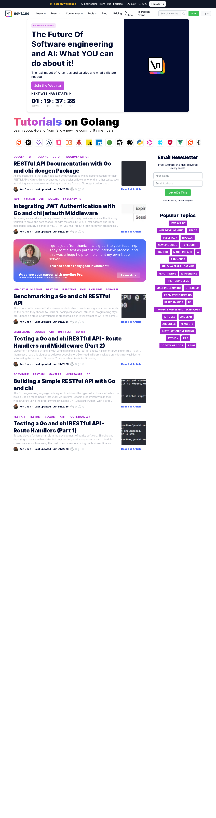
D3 (190, 302)
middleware (22, 331)
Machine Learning (169, 288)
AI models (169, 323)
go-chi (57, 156)
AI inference (189, 273)
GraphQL (162, 252)
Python (173, 338)
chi (31, 156)
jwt (16, 199)
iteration (69, 289)
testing (35, 416)
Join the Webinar (47, 86)
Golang (42, 156)
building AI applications (177, 266)
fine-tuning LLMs (178, 280)
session (29, 199)
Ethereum (192, 288)
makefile (55, 374)
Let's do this (178, 192)
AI (198, 252)
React (193, 230)
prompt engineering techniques (178, 309)
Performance (173, 302)
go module (21, 374)
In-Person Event (144, 13)
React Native (167, 273)
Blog (104, 13)
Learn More (128, 275)
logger (40, 331)
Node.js (187, 237)
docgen (19, 156)
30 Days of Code (172, 345)
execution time (91, 289)
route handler (79, 416)
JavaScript (178, 223)
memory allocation (28, 289)
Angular (186, 316)
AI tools (169, 316)
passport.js (72, 199)
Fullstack (170, 237)
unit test (65, 331)
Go (88, 374)
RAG (185, 338)
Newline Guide (167, 244)
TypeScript (190, 244)
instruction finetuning (178, 331)
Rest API (52, 289)
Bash (191, 345)
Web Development (171, 230)
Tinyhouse (178, 259)
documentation (77, 156)
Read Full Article (131, 189)
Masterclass (182, 252)
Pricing (117, 13)
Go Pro (194, 13)
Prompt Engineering (178, 295)
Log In (206, 13)
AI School (129, 13)
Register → (157, 4)
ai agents (187, 323)
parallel (112, 289)
